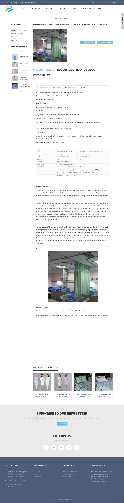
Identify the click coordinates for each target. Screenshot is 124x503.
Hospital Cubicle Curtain (18, 30)
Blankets (14, 40)
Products (35, 8)
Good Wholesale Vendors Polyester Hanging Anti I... (83, 395)
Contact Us (87, 8)
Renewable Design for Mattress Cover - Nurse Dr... (42, 396)
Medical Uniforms (16, 37)
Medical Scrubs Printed (24, 64)
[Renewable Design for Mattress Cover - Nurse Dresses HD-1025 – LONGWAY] (42, 382)
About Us (49, 8)
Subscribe (62, 424)
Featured (64, 18)
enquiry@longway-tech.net (29, 2)
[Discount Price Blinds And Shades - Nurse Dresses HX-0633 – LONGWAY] (104, 382)
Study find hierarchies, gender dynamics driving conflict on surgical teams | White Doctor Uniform (61, 310)
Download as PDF (105, 42)
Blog (74, 8)
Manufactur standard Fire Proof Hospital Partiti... (63, 395)
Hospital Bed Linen (17, 33)
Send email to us (89, 42)
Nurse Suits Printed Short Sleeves (23, 78)
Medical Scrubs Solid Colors (24, 56)
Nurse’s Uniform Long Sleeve (24, 71)
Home (23, 8)
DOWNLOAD (61, 8)
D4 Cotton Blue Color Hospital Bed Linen (25, 85)
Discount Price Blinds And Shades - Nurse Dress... (104, 395)
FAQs (99, 8)
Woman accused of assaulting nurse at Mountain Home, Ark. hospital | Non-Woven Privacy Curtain (62, 309)
